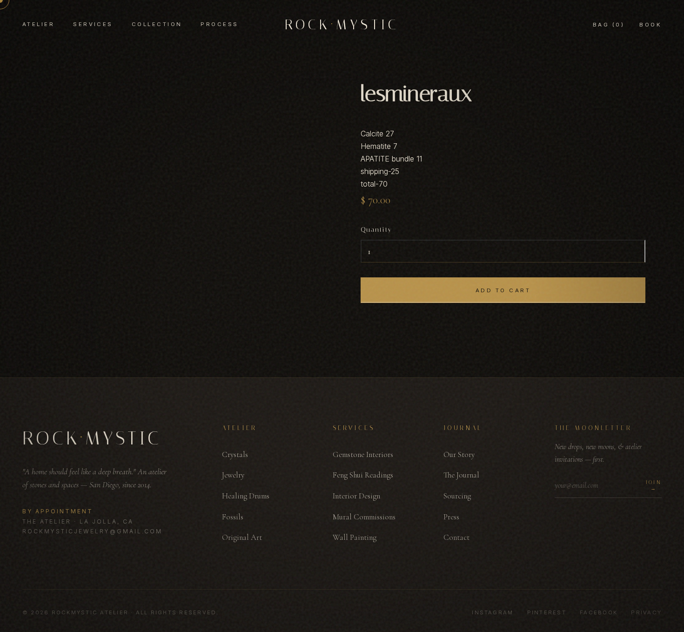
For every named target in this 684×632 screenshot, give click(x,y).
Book (650, 24)
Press (451, 517)
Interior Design (356, 496)
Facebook (598, 612)
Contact (456, 537)
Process (219, 24)
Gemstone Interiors (363, 454)
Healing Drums (245, 496)
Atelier (38, 24)
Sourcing (457, 496)
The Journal (461, 475)
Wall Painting (354, 537)
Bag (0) (608, 24)
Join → (654, 485)
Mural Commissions (364, 517)
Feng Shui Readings (363, 475)
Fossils (232, 517)
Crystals (235, 454)
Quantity (376, 230)
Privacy (646, 612)
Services (93, 24)
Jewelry (233, 475)
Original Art (242, 537)
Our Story (459, 454)
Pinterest (546, 612)
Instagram (492, 612)
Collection (157, 24)
